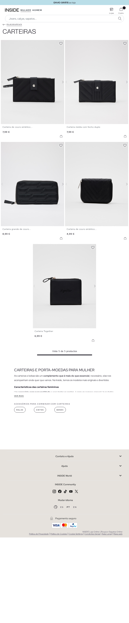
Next (60, 82)
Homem (37, 10)
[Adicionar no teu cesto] (61, 136)
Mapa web (117, 534)
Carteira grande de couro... (17, 229)
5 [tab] (11, 43)
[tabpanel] (64, 286)
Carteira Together (44, 331)
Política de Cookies (58, 534)
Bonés (60, 410)
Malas (19, 410)
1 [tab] (4, 43)
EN (75, 507)
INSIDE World (64, 475)
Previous (4, 82)
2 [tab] (6, 43)
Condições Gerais (92, 534)
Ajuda (64, 466)
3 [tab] (7, 43)
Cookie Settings (76, 534)
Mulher (25, 10)
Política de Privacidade (39, 534)
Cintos (40, 410)
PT (69, 507)
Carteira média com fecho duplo (83, 127)
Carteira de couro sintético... (18, 127)
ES (62, 507)
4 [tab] (9, 43)
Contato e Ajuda (64, 456)
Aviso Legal (107, 534)
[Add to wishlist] (60, 43)
